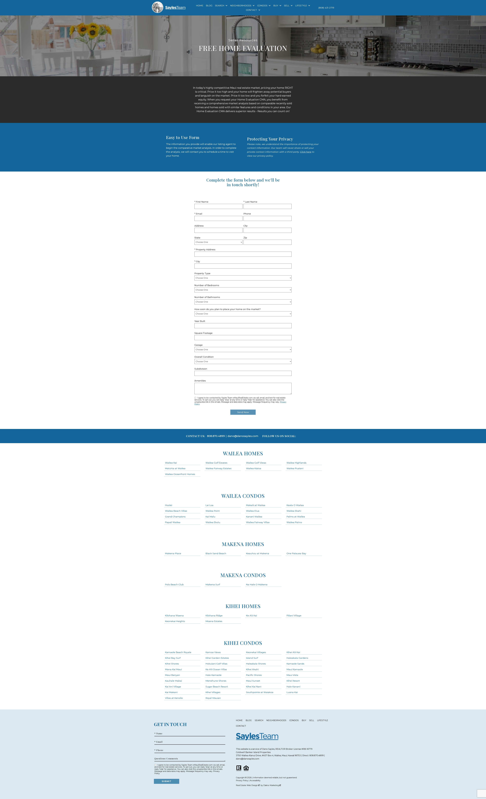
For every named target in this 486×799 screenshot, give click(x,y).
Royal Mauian (213, 698)
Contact (241, 726)
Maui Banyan (172, 675)
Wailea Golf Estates (216, 462)
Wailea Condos (243, 495)
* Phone (158, 750)
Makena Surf (213, 584)
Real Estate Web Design (247, 785)
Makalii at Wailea (255, 505)
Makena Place (173, 553)
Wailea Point (213, 511)
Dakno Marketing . (272, 785)
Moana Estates (214, 621)
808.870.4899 (216, 436)
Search (259, 720)
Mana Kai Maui (173, 669)
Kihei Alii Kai (293, 652)
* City (197, 261)
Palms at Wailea (296, 516)
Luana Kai (292, 692)
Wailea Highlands (296, 462)
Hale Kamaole (213, 675)
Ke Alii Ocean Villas (216, 669)
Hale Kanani (293, 686)
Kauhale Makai (173, 680)
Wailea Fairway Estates (218, 468)
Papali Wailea (172, 522)
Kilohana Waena (174, 615)
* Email (198, 213)
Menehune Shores (216, 680)
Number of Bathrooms (207, 297)
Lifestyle (322, 720)
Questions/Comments (166, 759)
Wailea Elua (252, 511)
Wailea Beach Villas (176, 511)
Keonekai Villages (256, 652)
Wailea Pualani (295, 468)
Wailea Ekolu (213, 522)
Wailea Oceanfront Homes (180, 474)
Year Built (199, 321)
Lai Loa (209, 505)
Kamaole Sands (295, 663)
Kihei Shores (172, 663)
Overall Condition (204, 356)
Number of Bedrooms (206, 285)
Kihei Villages (213, 692)
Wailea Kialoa (253, 468)
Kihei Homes (243, 606)
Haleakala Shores (256, 663)
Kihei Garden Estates (217, 658)
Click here (305, 152)
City (246, 225)
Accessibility (255, 780)
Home (199, 5)
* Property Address (204, 249)
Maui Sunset (253, 680)
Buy (304, 720)
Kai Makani (171, 692)
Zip (245, 237)
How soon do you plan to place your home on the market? (227, 309)
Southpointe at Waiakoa (259, 692)
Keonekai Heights (175, 621)
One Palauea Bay (296, 553)
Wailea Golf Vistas (256, 462)
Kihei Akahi (252, 669)
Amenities (200, 380)
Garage (198, 345)
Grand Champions (175, 516)
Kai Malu (210, 516)
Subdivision (200, 368)
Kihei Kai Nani (253, 686)
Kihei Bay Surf (173, 658)
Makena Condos (243, 575)
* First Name (201, 201)
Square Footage (203, 333)
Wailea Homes (243, 453)
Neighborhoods (276, 720)
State (197, 237)
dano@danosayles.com (243, 436)
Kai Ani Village (173, 686)
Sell (311, 720)
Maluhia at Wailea (175, 468)
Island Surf (252, 658)
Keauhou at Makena (257, 553)
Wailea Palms (294, 522)
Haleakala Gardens (297, 658)
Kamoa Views (213, 652)
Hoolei (168, 505)
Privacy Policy (242, 780)
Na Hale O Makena (256, 584)
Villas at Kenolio (174, 698)
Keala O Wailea (295, 505)
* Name (158, 733)
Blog (209, 5)
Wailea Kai (171, 462)
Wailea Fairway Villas (258, 522)
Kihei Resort (293, 680)
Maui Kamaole (295, 669)
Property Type (202, 273)
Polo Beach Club (174, 584)
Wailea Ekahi (294, 511)
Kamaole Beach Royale (178, 652)
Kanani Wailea (254, 516)
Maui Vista (292, 675)
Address (199, 225)
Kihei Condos (243, 642)
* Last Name (250, 201)
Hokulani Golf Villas (216, 663)
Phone (247, 213)
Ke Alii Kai (251, 615)
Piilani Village (294, 615)
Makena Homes (243, 544)
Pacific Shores (254, 675)
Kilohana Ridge (214, 615)
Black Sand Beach (216, 553)
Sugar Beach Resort (217, 686)
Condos (294, 720)
